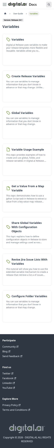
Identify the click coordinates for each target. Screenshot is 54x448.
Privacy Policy (10, 405)
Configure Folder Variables (29, 296)
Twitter (6, 373)
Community (9, 346)
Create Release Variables (28, 76)
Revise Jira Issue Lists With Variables (29, 261)
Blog (5, 351)
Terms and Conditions (14, 409)
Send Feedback (11, 356)
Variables (18, 39)
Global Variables (22, 113)
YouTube (7, 387)
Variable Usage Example (28, 149)
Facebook (7, 378)
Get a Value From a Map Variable (28, 188)
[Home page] (5, 13)
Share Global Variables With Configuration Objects (27, 227)
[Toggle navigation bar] (4, 4)
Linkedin (7, 383)
